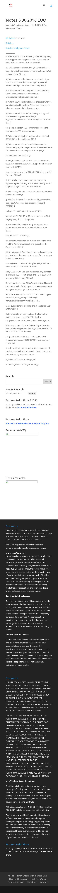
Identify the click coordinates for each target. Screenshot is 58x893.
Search (32, 393)
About (11, 875)
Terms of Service (15, 882)
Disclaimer (32, 882)
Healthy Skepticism (18, 879)
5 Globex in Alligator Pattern (18, 48)
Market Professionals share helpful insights (27, 423)
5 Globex (9, 43)
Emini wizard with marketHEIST (32, 875)
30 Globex (10, 38)
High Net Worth (38, 879)
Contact (44, 882)
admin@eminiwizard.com (19, 25)
